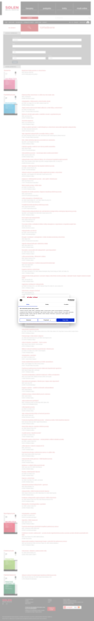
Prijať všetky (65, 320)
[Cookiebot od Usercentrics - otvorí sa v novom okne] (68, 300)
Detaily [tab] (47, 304)
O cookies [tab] (66, 304)
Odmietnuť (28, 320)
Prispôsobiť (46, 320)
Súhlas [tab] (27, 304)
